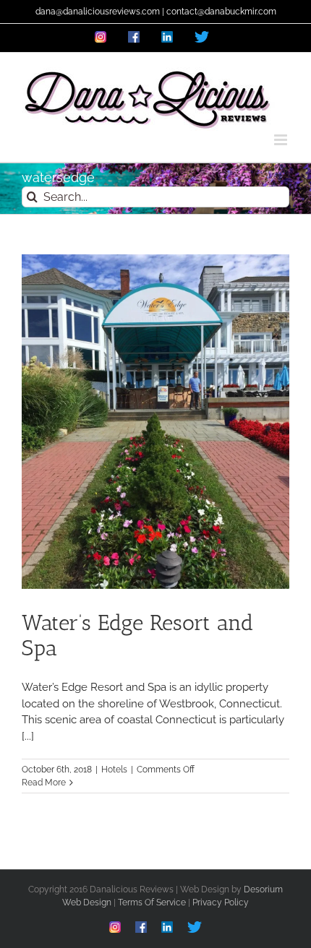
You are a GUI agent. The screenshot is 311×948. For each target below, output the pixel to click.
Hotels (114, 769)
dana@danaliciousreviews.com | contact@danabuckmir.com (155, 12)
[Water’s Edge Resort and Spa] (155, 421)
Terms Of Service (152, 902)
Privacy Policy (220, 902)
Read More (44, 782)
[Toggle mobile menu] (281, 139)
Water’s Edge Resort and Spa (137, 635)
